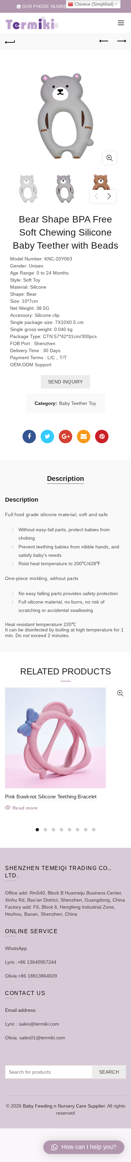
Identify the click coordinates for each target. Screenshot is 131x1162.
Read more (25, 808)
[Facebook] (29, 436)
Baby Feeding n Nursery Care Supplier (64, 1106)
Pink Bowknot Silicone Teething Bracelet (51, 796)
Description (65, 478)
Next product (121, 41)
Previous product (104, 41)
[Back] (10, 41)
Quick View (120, 693)
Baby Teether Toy (77, 403)
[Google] (65, 436)
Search (109, 1072)
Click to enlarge (109, 158)
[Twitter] (47, 436)
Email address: (21, 1010)
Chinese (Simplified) (93, 4)
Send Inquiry (65, 381)
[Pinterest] (101, 436)
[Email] (83, 436)
